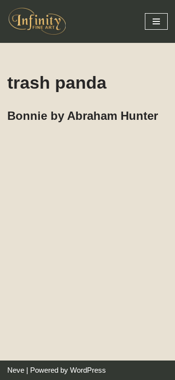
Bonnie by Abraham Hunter (82, 115)
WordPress (88, 370)
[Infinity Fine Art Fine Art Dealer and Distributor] (38, 21)
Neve (15, 370)
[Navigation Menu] (156, 21)
